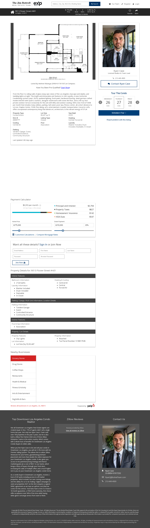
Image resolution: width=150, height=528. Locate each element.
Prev (100, 102)
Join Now (19, 263)
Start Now (65, 87)
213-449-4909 (120, 78)
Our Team (115, 4)
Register (127, 4)
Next (137, 102)
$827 (91, 209)
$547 (91, 216)
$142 (91, 213)
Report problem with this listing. (119, 120)
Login (137, 4)
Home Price (16, 221)
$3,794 (91, 206)
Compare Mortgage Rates (47, 234)
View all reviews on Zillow (75, 430)
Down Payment (59, 221)
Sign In (43, 244)
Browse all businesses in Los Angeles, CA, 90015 (28, 406)
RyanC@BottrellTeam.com (115, 477)
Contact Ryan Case (120, 83)
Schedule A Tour (118, 113)
